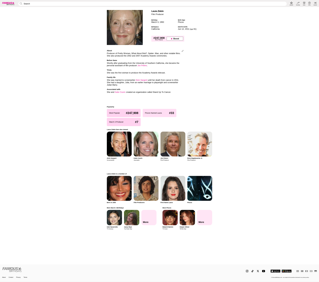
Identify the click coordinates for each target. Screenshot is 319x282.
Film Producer (157, 14)
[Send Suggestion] (182, 51)
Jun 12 (181, 29)
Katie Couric (120, 92)
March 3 (155, 22)
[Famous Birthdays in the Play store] (287, 271)
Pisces (181, 22)
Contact (11, 277)
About (4, 277)
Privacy (18, 277)
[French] (306, 271)
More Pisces (166, 208)
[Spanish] (297, 271)
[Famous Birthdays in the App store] (275, 271)
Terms (25, 277)
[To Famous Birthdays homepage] (8, 3)
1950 (162, 22)
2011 (187, 29)
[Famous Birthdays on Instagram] (247, 271)
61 (193, 29)
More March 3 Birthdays (115, 208)
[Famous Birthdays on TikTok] (252, 271)
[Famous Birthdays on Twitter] (258, 271)
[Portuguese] (302, 271)
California (155, 29)
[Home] (80, 270)
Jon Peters (142, 65)
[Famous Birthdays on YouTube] (264, 271)
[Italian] (311, 271)
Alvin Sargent (141, 80)
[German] (315, 271)
